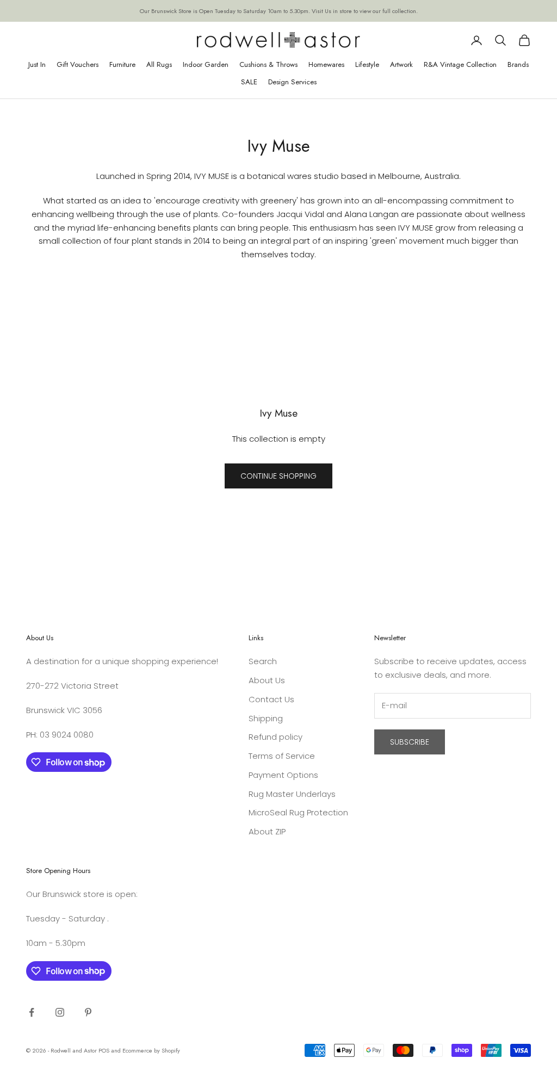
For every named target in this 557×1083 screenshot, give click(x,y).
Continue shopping (278, 476)
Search (263, 661)
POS (103, 1050)
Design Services (292, 82)
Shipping (266, 718)
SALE (249, 82)
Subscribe (409, 742)
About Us (267, 680)
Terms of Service (282, 756)
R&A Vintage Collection (460, 64)
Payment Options (283, 775)
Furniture (122, 64)
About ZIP (267, 831)
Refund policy (275, 736)
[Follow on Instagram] (59, 1012)
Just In (37, 64)
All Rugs (159, 64)
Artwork (401, 64)
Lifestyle (367, 64)
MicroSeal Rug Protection (298, 812)
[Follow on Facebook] (31, 1012)
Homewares (326, 64)
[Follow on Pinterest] (88, 1012)
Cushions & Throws (268, 64)
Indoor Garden (205, 64)
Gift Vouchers (77, 64)
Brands (518, 64)
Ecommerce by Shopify (151, 1050)
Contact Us (271, 699)
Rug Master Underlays (292, 794)
